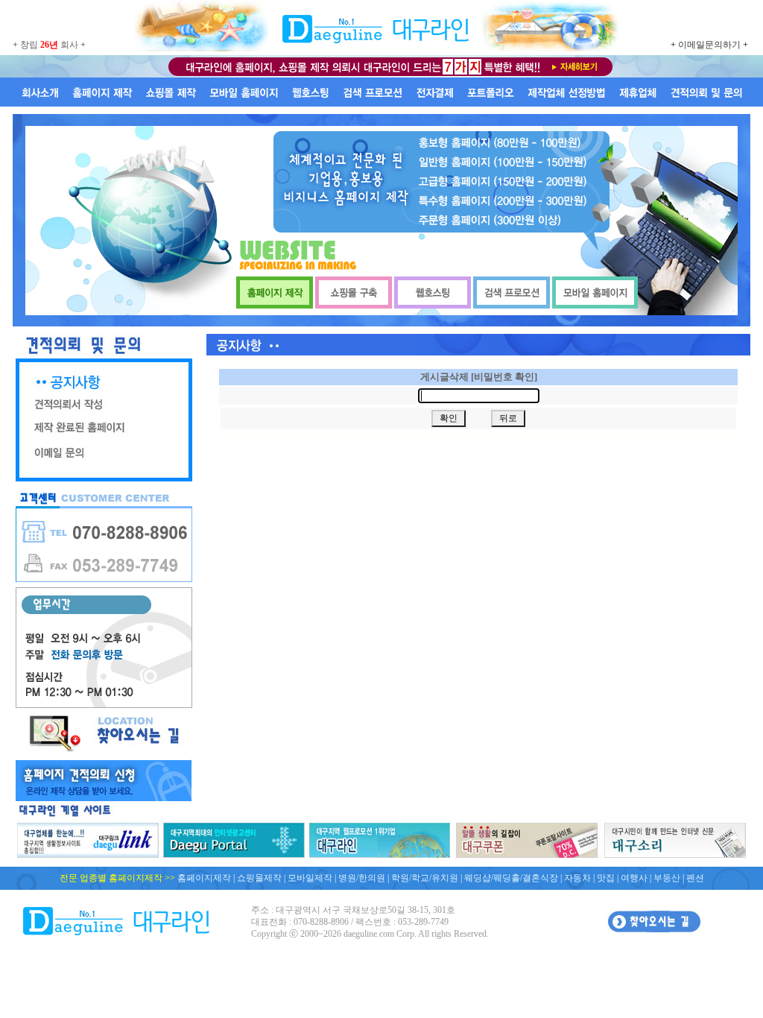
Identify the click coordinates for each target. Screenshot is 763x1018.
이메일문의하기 (709, 44)
